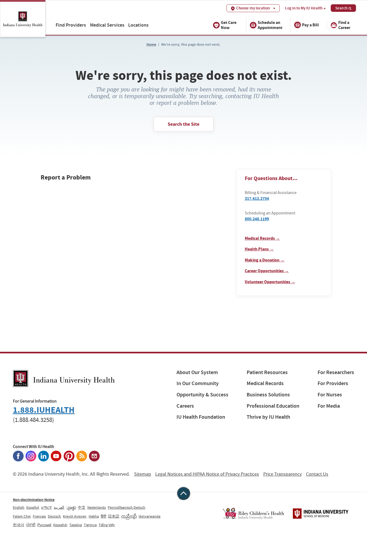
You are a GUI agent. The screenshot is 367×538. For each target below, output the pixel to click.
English (18, 507)
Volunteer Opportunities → (270, 282)
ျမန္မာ (71, 507)
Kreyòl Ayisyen (75, 516)
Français (39, 516)
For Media (329, 406)
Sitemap (142, 474)
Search (341, 8)
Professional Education (273, 406)
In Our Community (198, 383)
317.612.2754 (257, 198)
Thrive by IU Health (268, 417)
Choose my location (253, 8)
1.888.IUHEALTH (44, 410)
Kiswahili (60, 524)
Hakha (94, 516)
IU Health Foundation (201, 417)
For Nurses (330, 395)
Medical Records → (262, 238)
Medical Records (265, 383)
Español (32, 507)
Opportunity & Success (202, 395)
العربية (59, 507)
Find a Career (344, 24)
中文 (81, 507)
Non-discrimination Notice (34, 499)
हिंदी (103, 516)
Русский (44, 524)
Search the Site (183, 124)
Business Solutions (268, 395)
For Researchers (336, 372)
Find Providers (71, 25)
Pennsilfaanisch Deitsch (126, 507)
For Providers (333, 383)
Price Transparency (282, 474)
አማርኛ (46, 507)
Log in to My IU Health (303, 8)
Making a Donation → (265, 260)
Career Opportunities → (267, 271)
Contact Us (317, 474)
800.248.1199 (257, 219)
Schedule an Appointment (270, 24)
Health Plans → (259, 249)
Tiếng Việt (107, 524)
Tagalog (75, 524)
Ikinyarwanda (149, 516)
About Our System (197, 372)
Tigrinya (90, 524)
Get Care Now (228, 24)
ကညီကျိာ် (129, 516)
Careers (185, 406)
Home (151, 44)
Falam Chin (22, 516)
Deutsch (54, 516)
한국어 (18, 524)
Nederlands (96, 507)
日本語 (113, 516)
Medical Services (107, 25)
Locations (138, 25)
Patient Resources (267, 372)
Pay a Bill (310, 25)
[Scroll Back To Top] (183, 493)
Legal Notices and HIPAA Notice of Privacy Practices (207, 474)
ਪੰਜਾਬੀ (30, 524)
